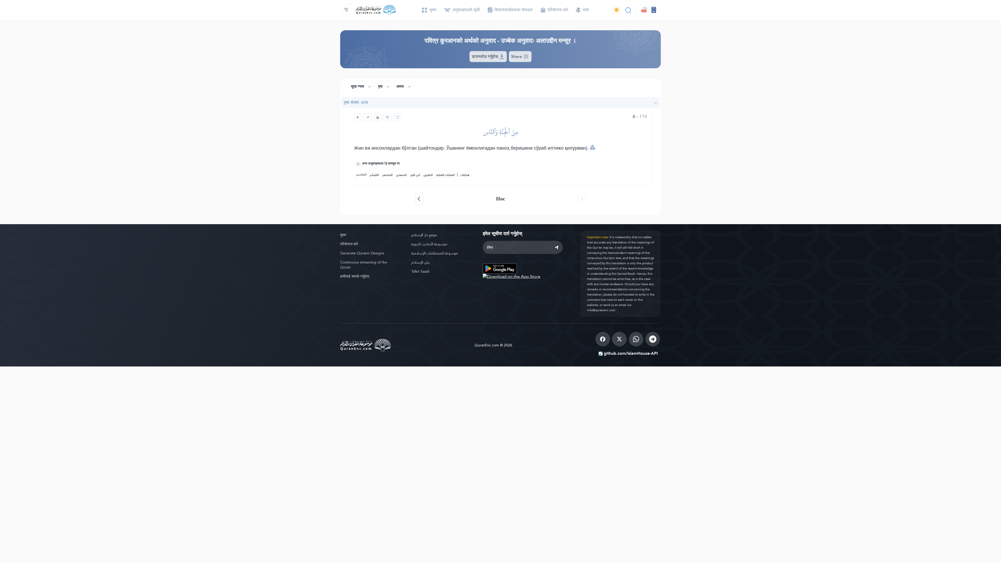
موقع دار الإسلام (424, 234)
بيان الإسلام (420, 262)
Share (517, 56)
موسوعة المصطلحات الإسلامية (434, 253)
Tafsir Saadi (420, 271)
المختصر (387, 175)
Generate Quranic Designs (362, 253)
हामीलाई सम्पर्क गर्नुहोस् (354, 276)
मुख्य (343, 234)
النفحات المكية (445, 175)
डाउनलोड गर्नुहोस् (485, 56)
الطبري (428, 175)
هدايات (464, 175)
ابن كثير (415, 175)
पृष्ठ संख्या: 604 (356, 102)
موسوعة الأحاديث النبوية (429, 244)
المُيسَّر (374, 175)
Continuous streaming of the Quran (363, 265)
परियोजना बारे (349, 244)
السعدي (401, 175)
